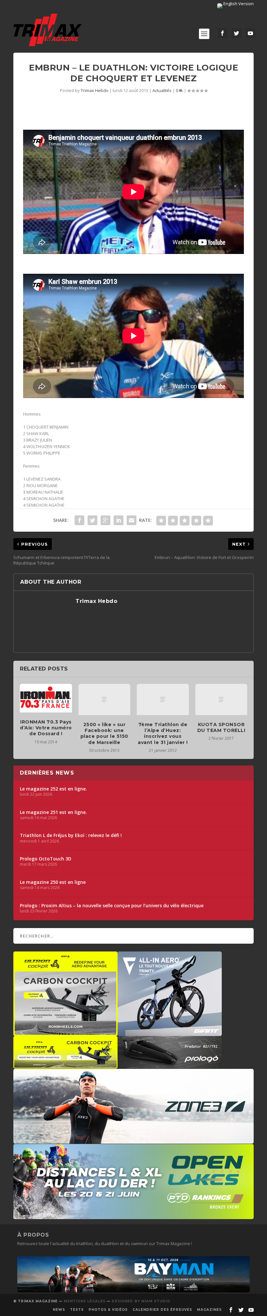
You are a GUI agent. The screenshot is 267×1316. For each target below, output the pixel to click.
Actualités (162, 90)
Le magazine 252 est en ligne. (53, 789)
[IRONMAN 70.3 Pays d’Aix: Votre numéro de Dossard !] (46, 698)
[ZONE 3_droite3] (133, 1140)
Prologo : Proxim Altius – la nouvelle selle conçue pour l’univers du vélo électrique (112, 906)
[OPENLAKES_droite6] (133, 1216)
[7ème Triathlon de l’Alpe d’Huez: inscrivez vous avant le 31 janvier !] (163, 699)
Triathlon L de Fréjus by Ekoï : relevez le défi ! (71, 835)
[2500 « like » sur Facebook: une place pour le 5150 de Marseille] (104, 699)
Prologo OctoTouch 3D (45, 859)
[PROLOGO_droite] (170, 1065)
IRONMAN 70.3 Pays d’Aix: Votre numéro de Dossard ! (46, 728)
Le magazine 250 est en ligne (53, 882)
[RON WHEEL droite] (65, 1065)
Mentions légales (84, 1301)
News (59, 1310)
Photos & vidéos (108, 1310)
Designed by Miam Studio (141, 1301)
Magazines (209, 1310)
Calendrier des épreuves (162, 1310)
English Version (238, 4)
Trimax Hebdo (94, 90)
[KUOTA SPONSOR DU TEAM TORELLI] (221, 699)
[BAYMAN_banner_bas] (133, 1291)
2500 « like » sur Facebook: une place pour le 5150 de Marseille (104, 733)
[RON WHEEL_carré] (65, 1033)
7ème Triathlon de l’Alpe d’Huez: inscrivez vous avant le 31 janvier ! (163, 733)
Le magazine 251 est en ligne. (53, 812)
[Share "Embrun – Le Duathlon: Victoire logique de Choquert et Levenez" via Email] (131, 520)
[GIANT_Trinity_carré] (170, 1033)
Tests (77, 1310)
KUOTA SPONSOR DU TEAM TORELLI (221, 727)
